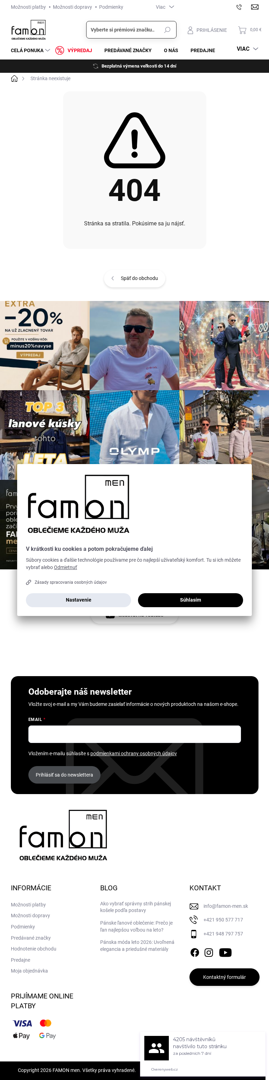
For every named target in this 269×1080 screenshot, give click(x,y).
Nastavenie (78, 600)
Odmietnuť (65, 567)
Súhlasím (190, 600)
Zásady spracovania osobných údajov (71, 582)
